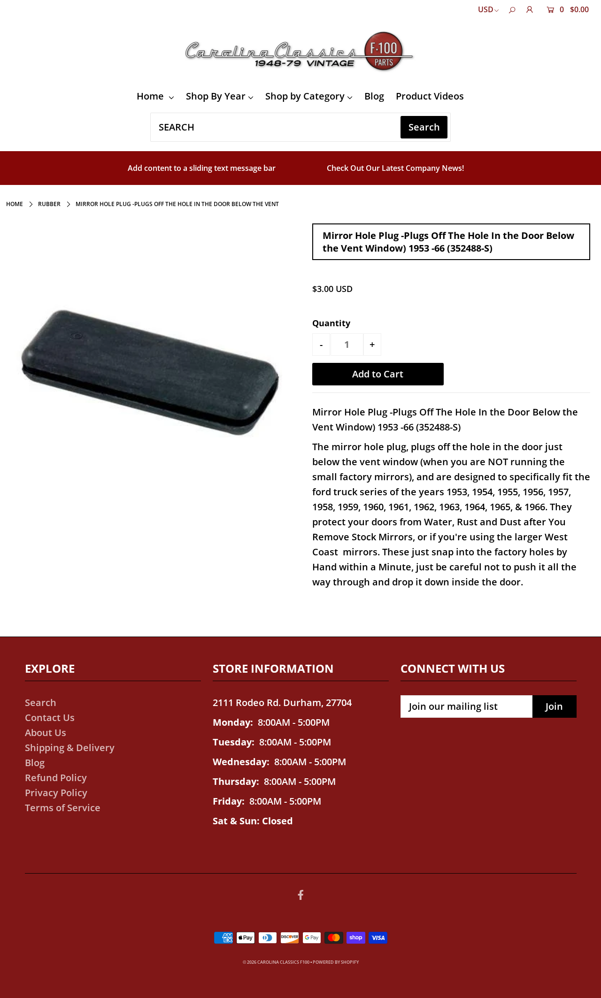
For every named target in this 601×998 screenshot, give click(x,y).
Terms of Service (62, 807)
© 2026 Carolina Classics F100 (276, 962)
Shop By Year (216, 96)
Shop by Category (305, 96)
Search (40, 702)
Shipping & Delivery (70, 747)
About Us (45, 732)
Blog (374, 96)
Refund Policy (56, 777)
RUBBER (49, 204)
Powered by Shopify (336, 962)
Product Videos (430, 96)
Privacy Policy (56, 792)
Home (151, 96)
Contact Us (50, 717)
